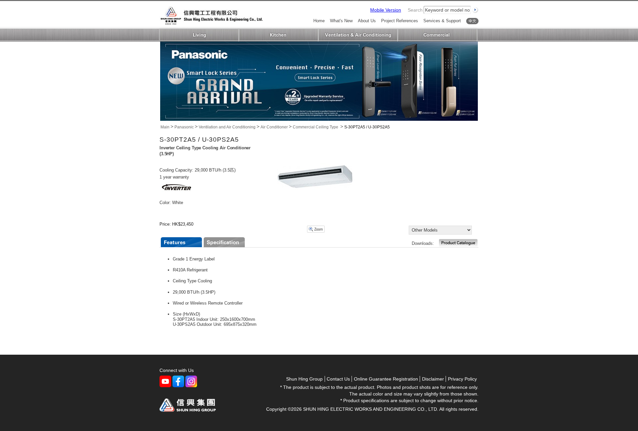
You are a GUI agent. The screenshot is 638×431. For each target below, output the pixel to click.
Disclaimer (433, 379)
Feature (181, 242)
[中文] (472, 21)
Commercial (437, 35)
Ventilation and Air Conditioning (358, 35)
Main (164, 127)
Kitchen (278, 35)
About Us (367, 21)
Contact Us (338, 379)
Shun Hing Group (304, 379)
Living (199, 35)
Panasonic (184, 127)
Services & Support (442, 21)
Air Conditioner (274, 127)
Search (415, 10)
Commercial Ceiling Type (316, 127)
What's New (341, 21)
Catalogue (458, 243)
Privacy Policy (462, 379)
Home (319, 21)
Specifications (224, 242)
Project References (399, 21)
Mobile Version (385, 10)
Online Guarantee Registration (386, 379)
